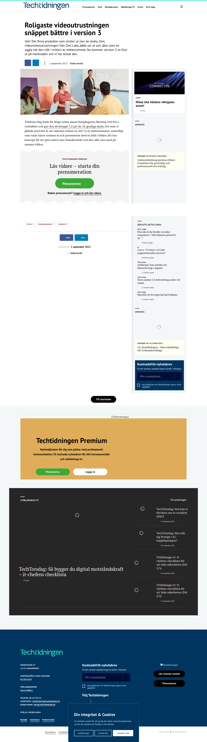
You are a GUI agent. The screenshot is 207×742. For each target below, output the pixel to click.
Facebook (85, 702)
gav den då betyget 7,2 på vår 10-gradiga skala (74, 126)
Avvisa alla (103, 733)
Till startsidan (103, 399)
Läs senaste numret (169, 673)
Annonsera (34, 719)
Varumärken (50, 732)
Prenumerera (89, 7)
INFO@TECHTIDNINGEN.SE (44, 705)
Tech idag (150, 7)
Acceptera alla (123, 733)
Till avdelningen (178, 500)
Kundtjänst (64, 732)
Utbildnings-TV (128, 7)
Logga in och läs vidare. (87, 193)
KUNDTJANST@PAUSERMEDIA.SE (46, 701)
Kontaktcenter (111, 7)
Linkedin (95, 702)
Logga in (90, 471)
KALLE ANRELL (26, 690)
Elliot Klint (26, 679)
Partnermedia (48, 719)
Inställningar (83, 733)
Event (140, 7)
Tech (100, 7)
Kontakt (23, 719)
